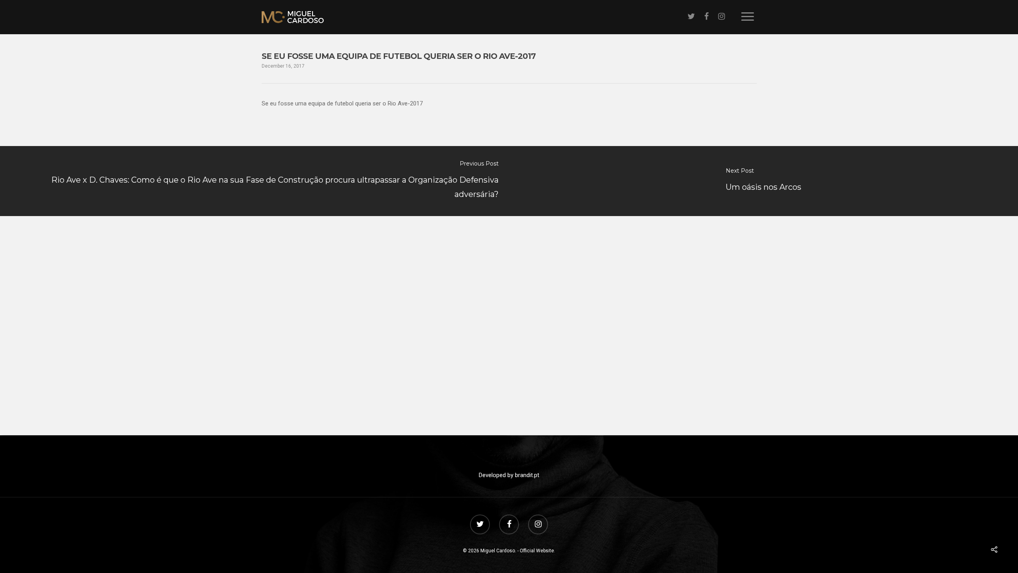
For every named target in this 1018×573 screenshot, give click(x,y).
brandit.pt (527, 475)
